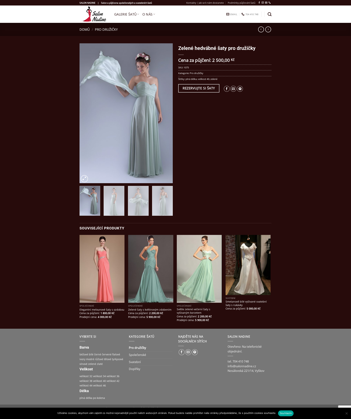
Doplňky (134, 369)
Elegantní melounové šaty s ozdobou (102, 309)
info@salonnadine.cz (242, 366)
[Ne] (346, 414)
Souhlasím (286, 413)
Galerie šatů (125, 14)
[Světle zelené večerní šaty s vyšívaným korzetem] (199, 269)
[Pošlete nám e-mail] (266, 2)
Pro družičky (106, 29)
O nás (147, 14)
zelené (213, 79)
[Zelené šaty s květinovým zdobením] (150, 269)
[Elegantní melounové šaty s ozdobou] (102, 269)
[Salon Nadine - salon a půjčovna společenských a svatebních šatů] (94, 14)
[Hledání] (269, 14)
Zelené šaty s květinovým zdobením (149, 309)
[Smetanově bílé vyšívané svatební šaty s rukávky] (248, 265)
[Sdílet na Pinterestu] (240, 89)
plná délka (191, 79)
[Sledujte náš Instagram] (263, 2)
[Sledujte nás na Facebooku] (259, 2)
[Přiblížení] (84, 178)
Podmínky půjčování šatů (241, 2)
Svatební (135, 362)
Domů (85, 29)
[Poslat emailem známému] (233, 89)
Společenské (137, 355)
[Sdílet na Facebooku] (227, 89)
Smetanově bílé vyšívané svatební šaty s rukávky (246, 303)
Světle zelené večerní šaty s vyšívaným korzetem (193, 311)
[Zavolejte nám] (270, 2)
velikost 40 (203, 79)
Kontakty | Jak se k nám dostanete (205, 2)
